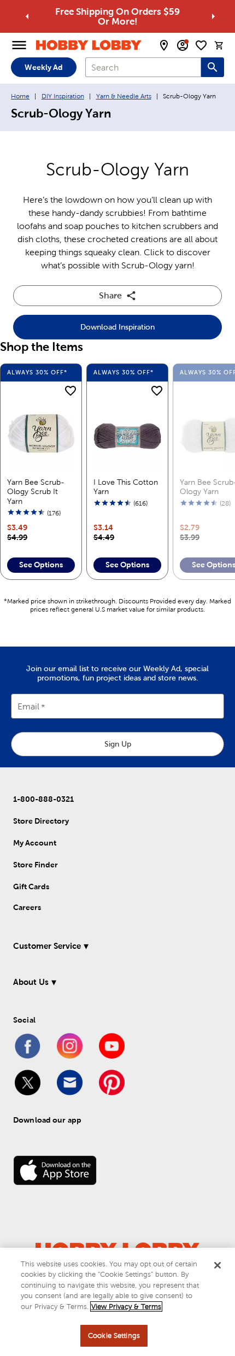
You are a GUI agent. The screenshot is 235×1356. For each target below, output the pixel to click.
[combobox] (143, 67)
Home (20, 96)
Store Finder (35, 864)
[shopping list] (201, 45)
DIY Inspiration (63, 96)
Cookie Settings (114, 1335)
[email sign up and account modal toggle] (182, 45)
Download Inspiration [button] (117, 326)
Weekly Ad (44, 67)
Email (28, 707)
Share (110, 295)
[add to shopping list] (70, 391)
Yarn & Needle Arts (123, 96)
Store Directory (41, 821)
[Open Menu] (19, 45)
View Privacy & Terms (126, 1306)
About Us (31, 982)
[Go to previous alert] (27, 16)
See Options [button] (41, 564)
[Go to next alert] (213, 16)
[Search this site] (212, 67)
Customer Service (47, 945)
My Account (34, 842)
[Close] (217, 1265)
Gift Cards (31, 886)
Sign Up (117, 743)
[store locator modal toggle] (163, 45)
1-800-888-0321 (43, 799)
